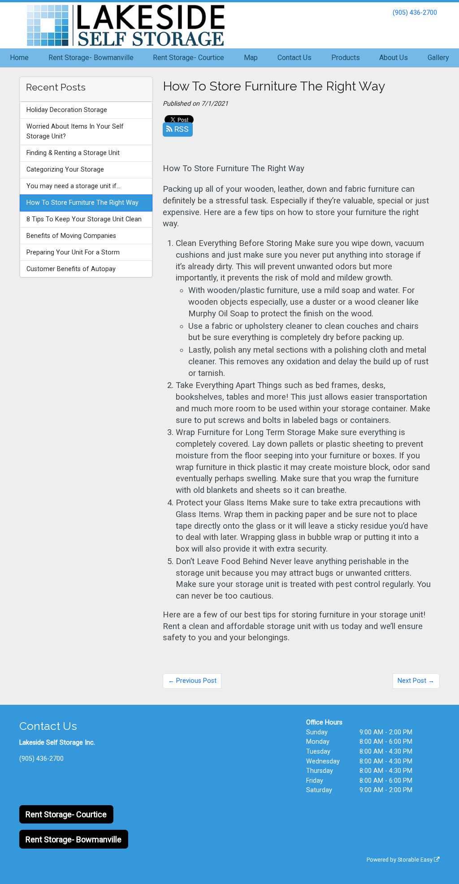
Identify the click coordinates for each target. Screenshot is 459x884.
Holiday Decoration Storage (66, 110)
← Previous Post (192, 681)
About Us (393, 57)
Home (19, 57)
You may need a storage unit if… (73, 186)
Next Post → (416, 681)
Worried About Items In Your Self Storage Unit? (75, 131)
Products (345, 57)
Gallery (438, 57)
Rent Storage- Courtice (188, 57)
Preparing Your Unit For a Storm (73, 252)
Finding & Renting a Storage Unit (73, 153)
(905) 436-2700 (415, 13)
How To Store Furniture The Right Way (82, 203)
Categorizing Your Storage (65, 169)
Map (251, 57)
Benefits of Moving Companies (71, 236)
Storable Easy (416, 859)
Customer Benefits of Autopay (71, 269)
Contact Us (294, 57)
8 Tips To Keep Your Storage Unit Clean (84, 219)
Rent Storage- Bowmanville (91, 57)
